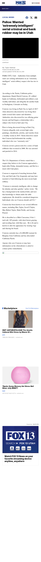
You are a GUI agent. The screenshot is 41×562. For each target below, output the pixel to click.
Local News (8, 17)
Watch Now (35, 3)
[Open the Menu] (3, 2)
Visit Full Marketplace (32, 308)
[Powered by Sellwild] (36, 424)
